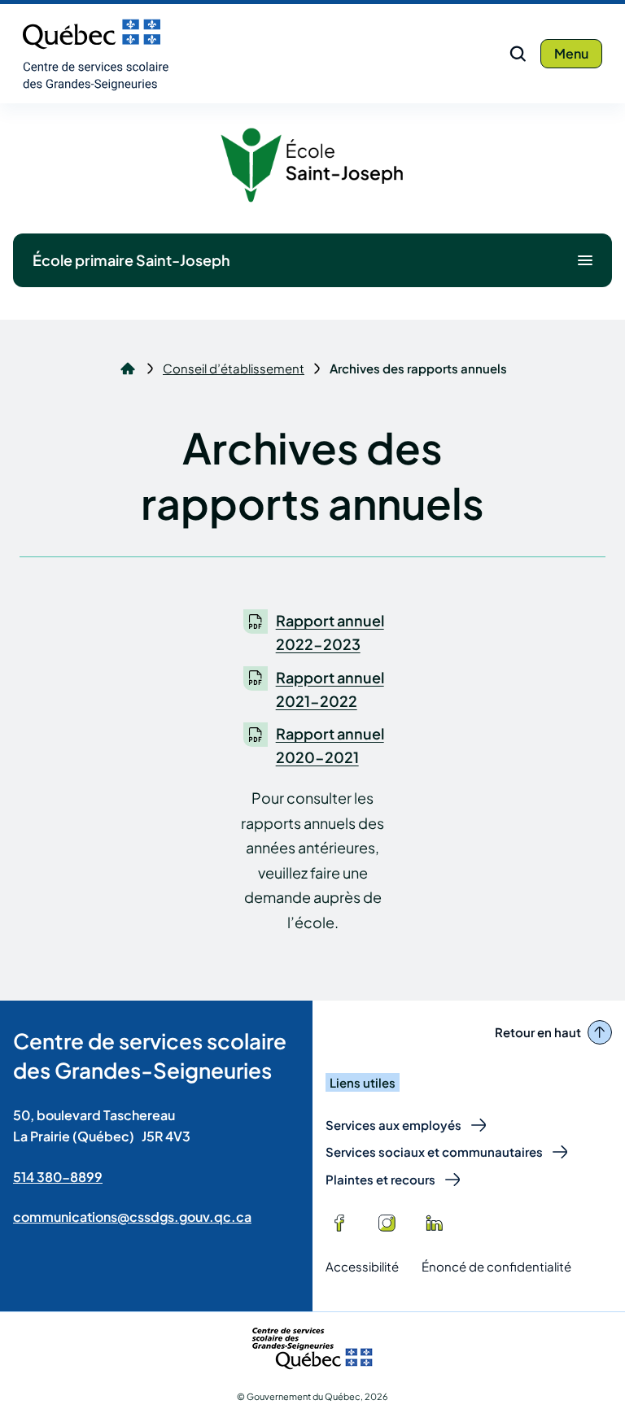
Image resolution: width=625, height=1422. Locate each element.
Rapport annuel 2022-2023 (330, 632)
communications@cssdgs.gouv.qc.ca (132, 1216)
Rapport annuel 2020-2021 (330, 745)
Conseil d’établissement (233, 368)
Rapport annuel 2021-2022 (330, 689)
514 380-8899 (58, 1176)
